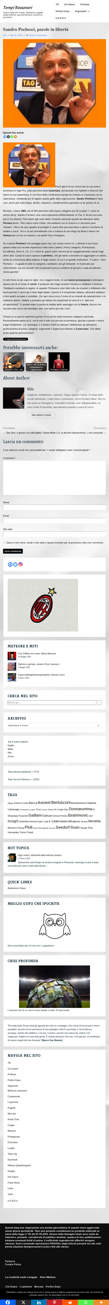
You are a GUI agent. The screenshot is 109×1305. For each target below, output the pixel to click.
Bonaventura (78, 803)
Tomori (23, 832)
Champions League (27, 810)
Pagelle (11, 1108)
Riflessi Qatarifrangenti (19, 1165)
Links (10, 1188)
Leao (55, 821)
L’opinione (13, 1102)
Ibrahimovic (78, 815)
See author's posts (41, 415)
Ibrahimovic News (17, 888)
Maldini (64, 821)
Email (6, 515)
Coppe (11, 1125)
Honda (63, 816)
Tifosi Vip (12, 1154)
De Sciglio (58, 809)
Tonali (30, 832)
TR (57, 4)
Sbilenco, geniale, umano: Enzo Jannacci (39, 664)
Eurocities (13, 1142)
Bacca (33, 803)
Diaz (66, 809)
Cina (38, 809)
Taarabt (83, 828)
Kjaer (40, 821)
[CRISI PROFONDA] (54, 986)
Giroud (56, 815)
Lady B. (47, 821)
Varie (10, 1194)
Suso (75, 827)
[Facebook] (4, 136)
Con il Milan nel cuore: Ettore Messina (37, 653)
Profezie (84, 4)
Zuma (10, 756)
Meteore (12, 1131)
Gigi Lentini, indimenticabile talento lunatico (40, 855)
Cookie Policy (13, 1264)
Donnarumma (80, 809)
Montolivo (12, 828)
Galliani (35, 815)
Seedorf (63, 827)
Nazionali (12, 1159)
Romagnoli (43, 828)
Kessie (33, 821)
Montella (94, 821)
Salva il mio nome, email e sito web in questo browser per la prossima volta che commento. (55, 542)
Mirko (10, 749)
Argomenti (80, 11)
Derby (51, 810)
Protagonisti (14, 1137)
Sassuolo (52, 828)
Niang (21, 828)
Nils (30, 389)
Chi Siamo (69, 4)
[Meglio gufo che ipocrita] (54, 925)
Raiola (35, 828)
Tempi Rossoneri (17, 7)
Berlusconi (60, 802)
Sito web (7, 529)
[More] (15, 136)
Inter (91, 816)
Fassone (23, 815)
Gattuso (47, 815)
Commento (9, 458)
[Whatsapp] (11, 136)
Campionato (14, 1096)
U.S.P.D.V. (61, 18)
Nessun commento (38, 35)
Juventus (24, 821)
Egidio (11, 745)
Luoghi (11, 1148)
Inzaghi (13, 821)
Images (11, 1171)
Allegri (10, 803)
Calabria (91, 802)
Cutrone (44, 810)
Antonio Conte (21, 803)
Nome (6, 502)
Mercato (12, 1113)
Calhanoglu (13, 809)
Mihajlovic (74, 821)
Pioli (28, 827)
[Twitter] (15, 564)
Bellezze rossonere (17, 1090)
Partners (10, 1261)
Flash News (14, 1183)
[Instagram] (20, 564)
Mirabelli (84, 822)
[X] (8, 136)
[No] (105, 1296)
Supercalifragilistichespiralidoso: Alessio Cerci (41, 675)
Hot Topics (13, 1177)
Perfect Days (63, 11)
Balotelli (44, 803)
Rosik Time (13, 1119)
